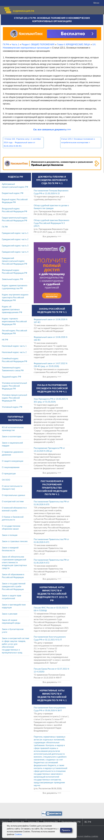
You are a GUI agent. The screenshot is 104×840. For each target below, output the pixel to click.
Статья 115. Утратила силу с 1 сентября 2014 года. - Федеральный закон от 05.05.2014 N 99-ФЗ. (22, 142)
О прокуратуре (9, 473)
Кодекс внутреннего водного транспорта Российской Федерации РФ (15, 297)
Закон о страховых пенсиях (15, 541)
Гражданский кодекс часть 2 (15, 239)
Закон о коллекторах (11, 436)
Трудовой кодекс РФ (11, 377)
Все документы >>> (52, 236)
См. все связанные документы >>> (52, 129)
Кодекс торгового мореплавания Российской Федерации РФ (14, 321)
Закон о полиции (9, 535)
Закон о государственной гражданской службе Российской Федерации (13, 586)
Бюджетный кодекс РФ (12, 193)
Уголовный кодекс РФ (12, 407)
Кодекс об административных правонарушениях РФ (12, 309)
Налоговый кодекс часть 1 (14, 346)
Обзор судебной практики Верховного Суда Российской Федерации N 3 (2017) (51, 223)
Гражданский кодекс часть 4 (15, 252)
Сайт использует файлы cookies (83, 836)
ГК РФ (5, 227)
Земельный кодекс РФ (12, 279)
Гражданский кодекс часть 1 (15, 233)
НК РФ (5, 340)
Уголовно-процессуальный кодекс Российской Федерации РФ (14, 398)
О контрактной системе (13, 501)
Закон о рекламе (9, 614)
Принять (66, 830)
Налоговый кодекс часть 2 (14, 352)
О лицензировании (10, 467)
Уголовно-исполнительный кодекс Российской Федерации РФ (14, 386)
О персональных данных (13, 495)
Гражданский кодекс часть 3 (15, 245)
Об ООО (6, 480)
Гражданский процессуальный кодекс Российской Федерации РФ (14, 261)
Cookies (18, 834)
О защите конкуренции (12, 461)
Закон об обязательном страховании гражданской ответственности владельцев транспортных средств (14, 562)
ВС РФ (87, 822)
